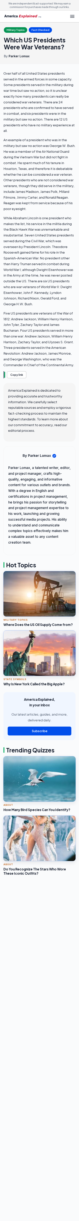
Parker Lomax (19, 56)
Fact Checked (40, 29)
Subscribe (39, 731)
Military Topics (16, 29)
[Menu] (72, 16)
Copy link (16, 374)
